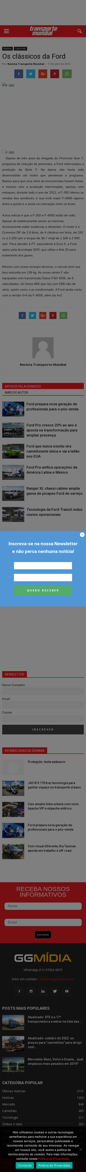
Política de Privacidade (53, 1158)
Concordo (25, 1165)
